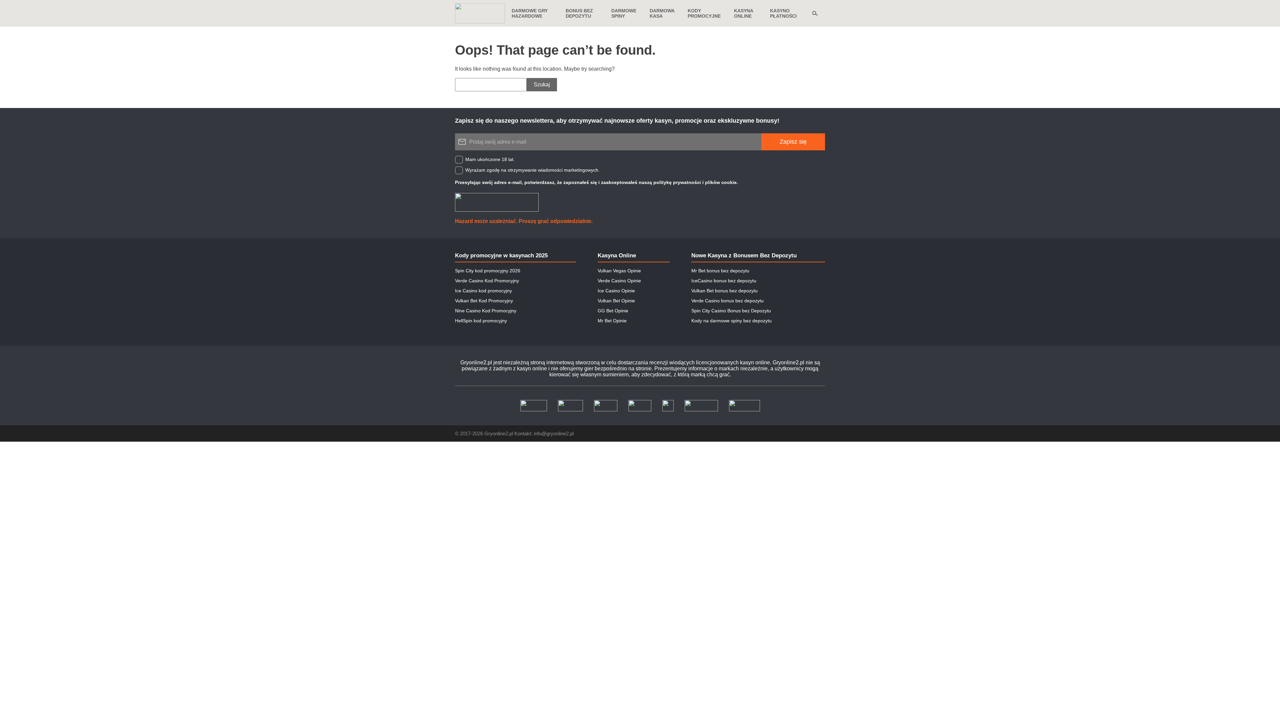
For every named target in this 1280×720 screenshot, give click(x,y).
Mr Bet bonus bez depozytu (720, 270)
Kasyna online (743, 13)
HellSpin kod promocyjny (481, 320)
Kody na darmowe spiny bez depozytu (731, 320)
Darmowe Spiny (623, 13)
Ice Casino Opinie (616, 290)
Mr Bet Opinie (612, 320)
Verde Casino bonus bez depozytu (727, 300)
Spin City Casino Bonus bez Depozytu (731, 310)
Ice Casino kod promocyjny (483, 290)
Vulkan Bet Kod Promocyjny (484, 300)
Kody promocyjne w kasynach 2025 (501, 255)
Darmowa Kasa (662, 13)
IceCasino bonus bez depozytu (723, 280)
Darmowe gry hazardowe (530, 13)
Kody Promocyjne (704, 13)
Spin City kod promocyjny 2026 (487, 270)
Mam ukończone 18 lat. (490, 159)
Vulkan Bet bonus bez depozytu (724, 290)
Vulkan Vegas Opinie (619, 270)
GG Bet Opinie (613, 310)
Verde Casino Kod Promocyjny (487, 280)
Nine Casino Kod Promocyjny (485, 310)
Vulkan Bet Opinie (616, 300)
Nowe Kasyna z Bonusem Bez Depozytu (744, 255)
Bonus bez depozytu (579, 13)
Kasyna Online (617, 255)
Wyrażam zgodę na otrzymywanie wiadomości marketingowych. (532, 170)
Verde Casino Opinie (619, 280)
